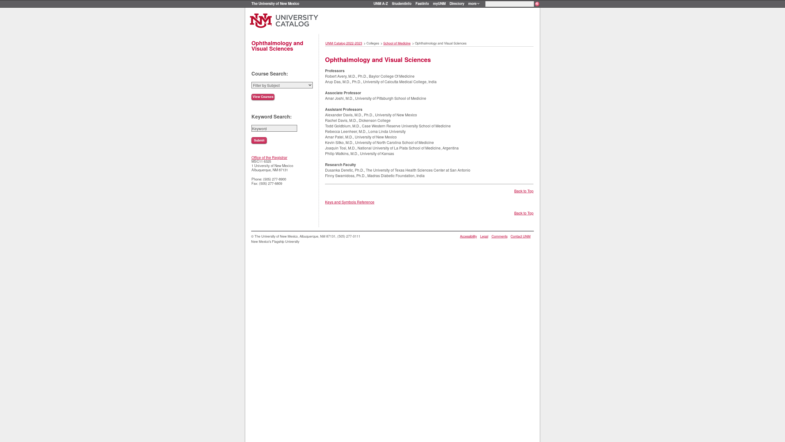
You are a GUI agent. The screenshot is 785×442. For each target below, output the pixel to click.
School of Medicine (397, 43)
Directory (457, 3)
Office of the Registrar (269, 157)
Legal (484, 236)
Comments (499, 236)
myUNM (439, 3)
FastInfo (422, 3)
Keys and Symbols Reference (349, 201)
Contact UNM (520, 236)
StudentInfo (402, 3)
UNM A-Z (380, 3)
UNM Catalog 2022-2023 (343, 43)
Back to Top (524, 190)
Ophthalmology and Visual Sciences (277, 45)
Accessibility (468, 236)
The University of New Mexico (275, 3)
